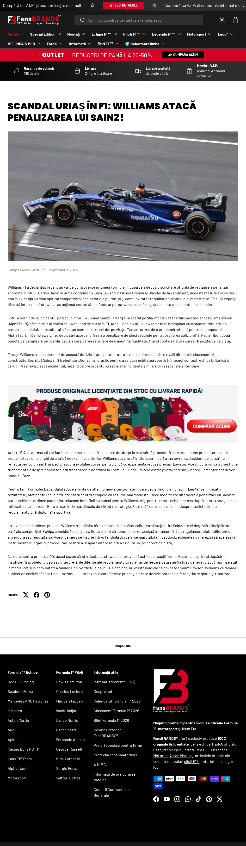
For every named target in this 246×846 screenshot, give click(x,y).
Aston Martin (18, 720)
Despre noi (103, 691)
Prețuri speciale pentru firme (118, 745)
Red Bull (202, 749)
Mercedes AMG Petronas (28, 701)
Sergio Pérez (67, 768)
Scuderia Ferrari (21, 691)
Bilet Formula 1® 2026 (111, 720)
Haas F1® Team (20, 758)
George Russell (69, 749)
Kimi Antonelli (68, 758)
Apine (13, 739)
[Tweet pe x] (26, 595)
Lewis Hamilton (69, 681)
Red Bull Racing (21, 681)
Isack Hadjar (66, 710)
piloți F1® (191, 761)
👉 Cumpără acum (183, 55)
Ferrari (188, 749)
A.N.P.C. (100, 764)
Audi (11, 730)
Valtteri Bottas (68, 778)
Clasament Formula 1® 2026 (116, 710)
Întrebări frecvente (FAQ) (114, 681)
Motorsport (17, 778)
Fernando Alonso (70, 739)
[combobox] (138, 20)
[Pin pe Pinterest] (47, 595)
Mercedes (219, 749)
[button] (235, 20)
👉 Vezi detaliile (123, 5)
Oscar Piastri (66, 730)
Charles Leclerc (69, 691)
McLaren (15, 710)
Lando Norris (67, 720)
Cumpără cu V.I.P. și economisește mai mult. (43, 5)
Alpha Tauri (17, 768)
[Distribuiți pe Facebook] (36, 595)
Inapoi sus (123, 646)
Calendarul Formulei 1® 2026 (117, 701)
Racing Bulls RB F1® (24, 749)
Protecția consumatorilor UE (117, 755)
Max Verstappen (69, 701)
